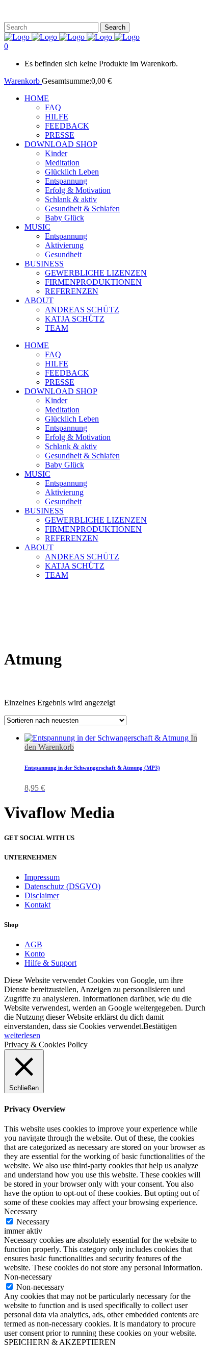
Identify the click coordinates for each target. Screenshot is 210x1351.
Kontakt (37, 904)
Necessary (32, 1221)
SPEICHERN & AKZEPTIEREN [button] (60, 1342)
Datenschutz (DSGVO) (62, 886)
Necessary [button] (20, 1211)
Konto (34, 953)
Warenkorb (23, 81)
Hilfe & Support (50, 963)
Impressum (42, 877)
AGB (33, 944)
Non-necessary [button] (28, 1276)
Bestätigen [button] (160, 1026)
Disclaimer (41, 895)
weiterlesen (22, 1035)
